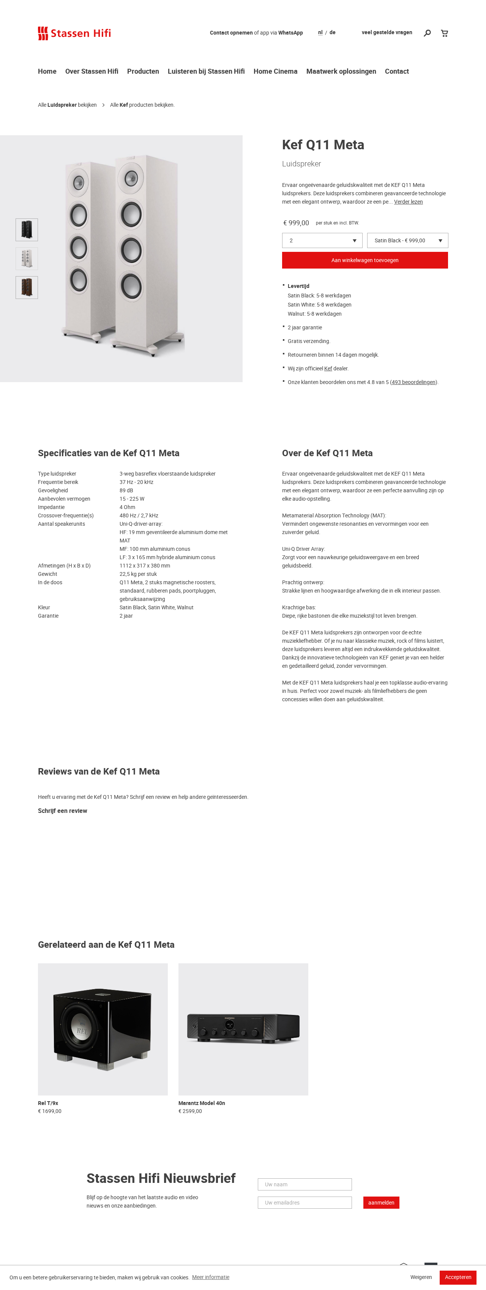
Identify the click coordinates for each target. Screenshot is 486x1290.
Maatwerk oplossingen (341, 71)
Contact (397, 71)
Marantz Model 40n (201, 1103)
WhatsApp (290, 33)
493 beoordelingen (414, 382)
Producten (143, 71)
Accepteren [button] (458, 1277)
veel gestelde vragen (387, 32)
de (333, 32)
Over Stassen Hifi (91, 71)
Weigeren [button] (421, 1277)
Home (47, 71)
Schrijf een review (62, 811)
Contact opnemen (231, 33)
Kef (124, 105)
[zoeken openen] (427, 33)
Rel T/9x (48, 1103)
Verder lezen (408, 202)
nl (320, 32)
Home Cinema (276, 71)
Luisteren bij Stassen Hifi (206, 71)
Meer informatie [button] (210, 1277)
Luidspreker (62, 105)
